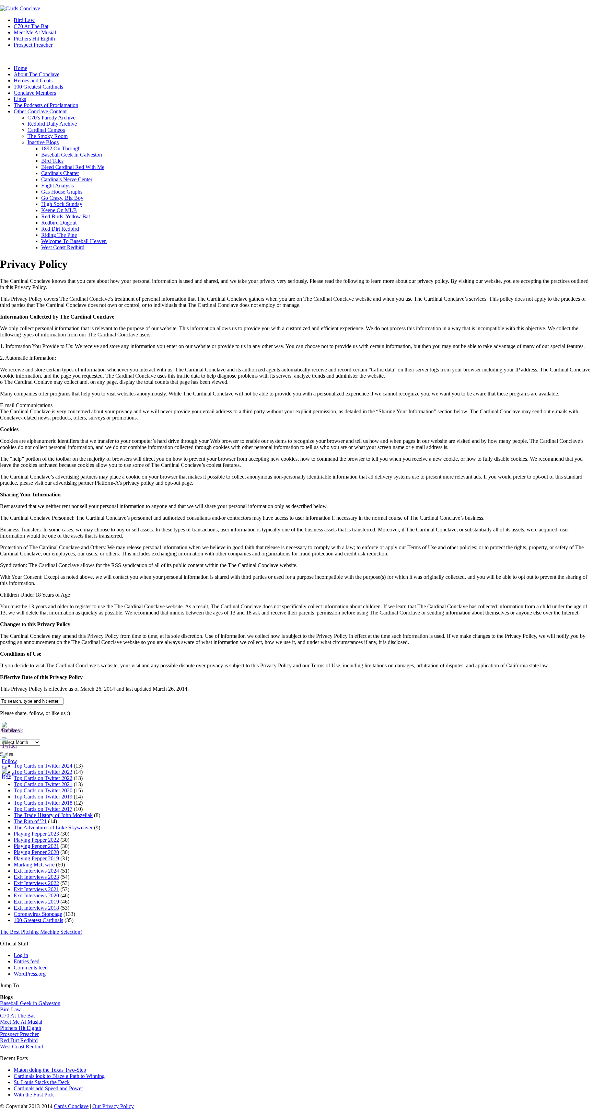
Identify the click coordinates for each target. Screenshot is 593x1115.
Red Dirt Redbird (60, 229)
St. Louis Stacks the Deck (42, 1082)
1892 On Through (61, 148)
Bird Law (24, 20)
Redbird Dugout (59, 223)
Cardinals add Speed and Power (48, 1088)
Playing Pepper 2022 (36, 840)
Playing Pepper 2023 (36, 834)
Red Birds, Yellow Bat (65, 216)
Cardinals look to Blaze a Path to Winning (59, 1076)
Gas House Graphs (61, 192)
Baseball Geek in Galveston (30, 1003)
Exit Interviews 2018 (36, 908)
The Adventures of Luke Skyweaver (53, 827)
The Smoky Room (47, 136)
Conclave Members (35, 93)
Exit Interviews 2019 (36, 902)
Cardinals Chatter (60, 173)
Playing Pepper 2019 (36, 858)
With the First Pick (34, 1094)
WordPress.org (30, 974)
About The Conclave (36, 74)
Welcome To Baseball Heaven (74, 241)
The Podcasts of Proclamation (46, 105)
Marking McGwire (34, 864)
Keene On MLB (59, 210)
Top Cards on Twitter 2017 (43, 809)
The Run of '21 (30, 821)
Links (20, 99)
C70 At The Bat (31, 26)
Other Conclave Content (40, 111)
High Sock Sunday (61, 204)
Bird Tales (52, 161)
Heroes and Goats (33, 80)
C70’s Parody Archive (51, 117)
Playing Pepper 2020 (36, 852)
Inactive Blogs (43, 142)
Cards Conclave (71, 1106)
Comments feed (31, 967)
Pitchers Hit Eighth (34, 39)
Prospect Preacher (33, 45)
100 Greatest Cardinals (38, 87)
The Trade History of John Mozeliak (53, 815)
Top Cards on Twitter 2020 (43, 790)
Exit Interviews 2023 (36, 877)
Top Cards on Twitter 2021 (43, 784)
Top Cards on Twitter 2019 (43, 797)
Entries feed (26, 961)
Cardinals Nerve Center (66, 179)
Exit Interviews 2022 (36, 883)
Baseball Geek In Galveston (71, 155)
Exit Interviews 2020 (36, 895)
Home (20, 68)
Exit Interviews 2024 (36, 871)
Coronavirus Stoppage (38, 914)
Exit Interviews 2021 (36, 889)
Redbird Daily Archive (52, 124)
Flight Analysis (57, 185)
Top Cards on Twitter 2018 (43, 803)
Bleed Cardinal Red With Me (72, 167)
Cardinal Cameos (46, 130)
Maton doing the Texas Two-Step (50, 1070)
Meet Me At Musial (35, 32)
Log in (21, 955)
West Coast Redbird (62, 247)
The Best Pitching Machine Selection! (41, 932)
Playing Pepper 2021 (36, 846)
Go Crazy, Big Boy (62, 198)
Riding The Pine (59, 235)
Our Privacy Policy (113, 1106)
